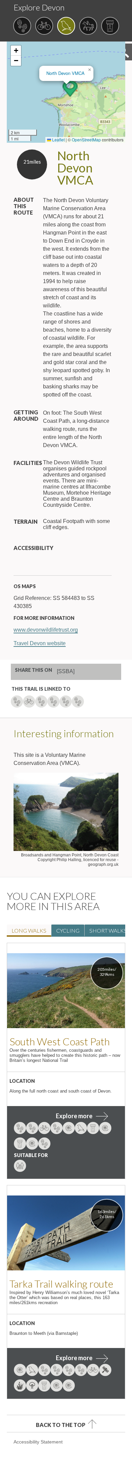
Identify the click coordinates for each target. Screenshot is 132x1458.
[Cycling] (44, 26)
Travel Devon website (40, 643)
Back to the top (60, 1425)
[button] (70, 89)
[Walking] (22, 26)
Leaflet (58, 139)
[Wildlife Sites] (66, 26)
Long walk (29, 930)
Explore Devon (39, 7)
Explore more (74, 1116)
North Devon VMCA (65, 73)
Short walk (108, 930)
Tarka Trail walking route (61, 1283)
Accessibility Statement (38, 1442)
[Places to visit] (110, 26)
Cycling (68, 930)
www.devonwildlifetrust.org (46, 630)
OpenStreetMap (86, 139)
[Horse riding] (88, 26)
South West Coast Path (59, 1041)
